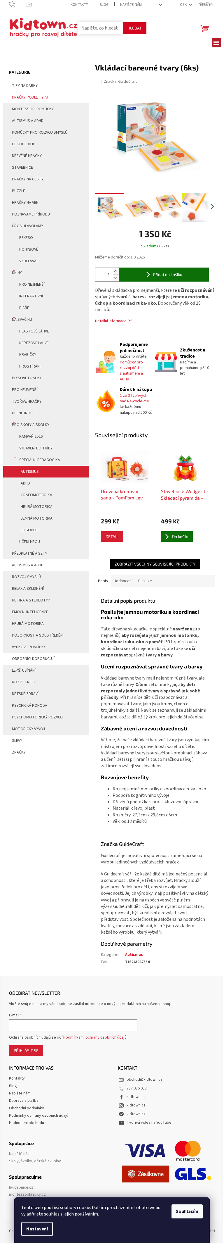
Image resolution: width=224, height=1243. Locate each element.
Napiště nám (20, 1154)
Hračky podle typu (30, 97)
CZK (184, 4)
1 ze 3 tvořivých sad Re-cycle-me (134, 398)
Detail (112, 536)
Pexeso (26, 238)
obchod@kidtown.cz (144, 1079)
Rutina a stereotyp (31, 600)
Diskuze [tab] (145, 581)
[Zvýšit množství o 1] (116, 271)
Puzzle (18, 191)
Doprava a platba (23, 1101)
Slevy (17, 741)
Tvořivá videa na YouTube (149, 1122)
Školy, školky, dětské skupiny (35, 1161)
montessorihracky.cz (27, 1194)
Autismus (30, 472)
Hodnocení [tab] (123, 581)
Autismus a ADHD (27, 121)
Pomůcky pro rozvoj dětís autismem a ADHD (131, 370)
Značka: (120, 82)
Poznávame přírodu (31, 214)
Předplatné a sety (29, 553)
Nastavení (37, 1229)
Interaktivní (31, 296)
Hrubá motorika (36, 507)
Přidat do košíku (167, 274)
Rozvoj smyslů (26, 577)
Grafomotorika (36, 495)
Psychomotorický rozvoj (37, 717)
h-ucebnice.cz (21, 1187)
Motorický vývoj (28, 729)
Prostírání (30, 366)
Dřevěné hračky (27, 156)
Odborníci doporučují (33, 659)
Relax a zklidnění (28, 589)
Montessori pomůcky (33, 109)
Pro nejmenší (32, 284)
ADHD (25, 483)
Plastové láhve (34, 331)
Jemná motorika (36, 518)
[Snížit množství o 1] (116, 278)
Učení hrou (22, 413)
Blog (104, 4)
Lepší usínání (24, 670)
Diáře (24, 308)
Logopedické (24, 144)
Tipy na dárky (25, 86)
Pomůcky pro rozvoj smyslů (39, 132)
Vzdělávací (29, 261)
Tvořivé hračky (26, 401)
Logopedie (31, 530)
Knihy (17, 273)
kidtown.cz (136, 1097)
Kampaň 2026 (31, 436)
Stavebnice (22, 167)
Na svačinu (22, 320)
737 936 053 (137, 1088)
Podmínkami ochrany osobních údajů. (95, 1037)
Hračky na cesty (27, 179)
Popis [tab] (103, 581)
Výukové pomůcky (29, 647)
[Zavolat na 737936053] (17, 4)
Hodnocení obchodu (26, 1123)
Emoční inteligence (30, 612)
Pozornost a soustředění (38, 635)
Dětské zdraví (25, 694)
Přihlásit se (26, 1050)
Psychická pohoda (29, 705)
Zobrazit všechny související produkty (155, 563)
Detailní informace (111, 321)
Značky (19, 752)
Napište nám (131, 4)
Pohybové (28, 249)
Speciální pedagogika (39, 460)
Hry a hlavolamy (27, 226)
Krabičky (27, 355)
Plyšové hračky (27, 378)
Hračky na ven (25, 203)
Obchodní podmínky (26, 1108)
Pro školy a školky (30, 425)
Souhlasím (187, 1211)
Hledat (134, 27)
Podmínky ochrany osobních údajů (38, 1115)
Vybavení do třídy (35, 448)
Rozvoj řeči (23, 682)
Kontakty (79, 4)
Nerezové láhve (34, 343)
